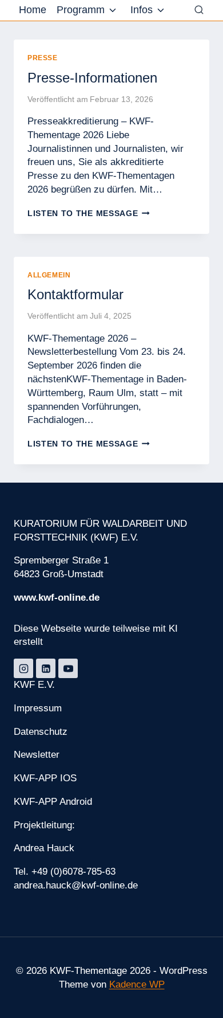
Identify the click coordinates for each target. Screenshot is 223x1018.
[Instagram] (23, 668)
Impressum (38, 708)
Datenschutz (40, 731)
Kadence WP (137, 984)
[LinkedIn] (45, 668)
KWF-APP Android (53, 801)
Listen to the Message (88, 213)
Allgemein (48, 275)
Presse (42, 58)
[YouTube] (68, 668)
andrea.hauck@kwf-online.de (76, 885)
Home (32, 9)
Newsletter (36, 754)
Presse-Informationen (92, 77)
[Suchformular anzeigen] (199, 10)
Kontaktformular (75, 294)
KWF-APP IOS (45, 778)
